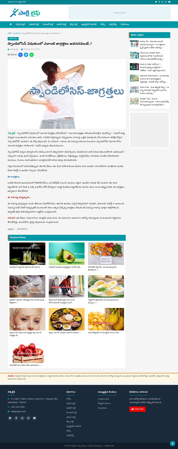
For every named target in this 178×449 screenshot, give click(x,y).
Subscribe (138, 409)
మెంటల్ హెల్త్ (48, 24)
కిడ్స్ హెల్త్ (73, 24)
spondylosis (22, 229)
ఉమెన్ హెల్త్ (61, 24)
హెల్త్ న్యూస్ (20, 24)
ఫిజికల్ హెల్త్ (34, 24)
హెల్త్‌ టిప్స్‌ (113, 24)
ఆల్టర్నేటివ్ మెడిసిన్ (89, 24)
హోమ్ (10, 33)
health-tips (17, 33)
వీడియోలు (125, 24)
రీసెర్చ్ (102, 24)
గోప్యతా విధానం (104, 403)
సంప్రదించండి (103, 399)
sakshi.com (109, 446)
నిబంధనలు (102, 408)
